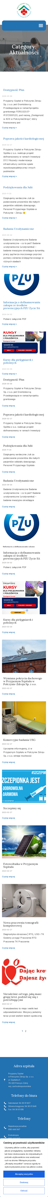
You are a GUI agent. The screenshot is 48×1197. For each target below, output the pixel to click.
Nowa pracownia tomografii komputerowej (20, 924)
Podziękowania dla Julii (18, 187)
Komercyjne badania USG (19, 739)
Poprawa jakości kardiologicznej (23, 138)
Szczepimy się (12, 808)
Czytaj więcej (8, 405)
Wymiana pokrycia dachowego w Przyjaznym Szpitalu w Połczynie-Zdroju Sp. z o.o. (22, 681)
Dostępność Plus (13, 90)
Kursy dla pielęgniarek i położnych (18, 361)
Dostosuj (24, 1182)
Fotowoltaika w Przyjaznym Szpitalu (20, 865)
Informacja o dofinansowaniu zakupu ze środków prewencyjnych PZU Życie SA (21, 305)
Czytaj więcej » (9, 127)
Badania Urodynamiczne (18, 228)
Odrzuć (24, 1190)
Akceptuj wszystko (24, 1174)
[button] (41, 25)
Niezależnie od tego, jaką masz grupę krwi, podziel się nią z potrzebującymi (22, 996)
